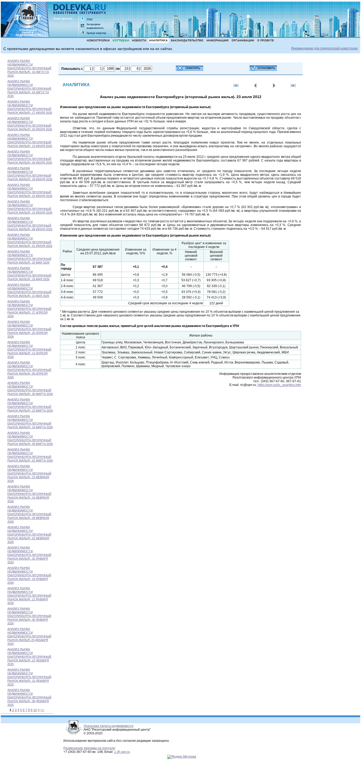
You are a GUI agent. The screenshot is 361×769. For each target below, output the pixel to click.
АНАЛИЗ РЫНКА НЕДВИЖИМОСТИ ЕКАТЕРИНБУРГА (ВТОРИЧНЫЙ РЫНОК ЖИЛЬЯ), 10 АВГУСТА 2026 (29, 68)
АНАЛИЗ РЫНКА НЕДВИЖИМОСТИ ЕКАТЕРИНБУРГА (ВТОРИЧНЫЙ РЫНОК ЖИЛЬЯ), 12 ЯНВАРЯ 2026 (29, 596)
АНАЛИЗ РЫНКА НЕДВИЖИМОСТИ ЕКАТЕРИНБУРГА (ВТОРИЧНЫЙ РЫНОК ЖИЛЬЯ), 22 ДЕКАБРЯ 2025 (29, 657)
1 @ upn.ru (122, 752)
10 (35, 710)
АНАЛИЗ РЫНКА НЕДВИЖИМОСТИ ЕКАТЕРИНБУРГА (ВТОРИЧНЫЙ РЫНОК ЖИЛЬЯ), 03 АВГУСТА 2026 (29, 89)
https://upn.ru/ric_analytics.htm (279, 385)
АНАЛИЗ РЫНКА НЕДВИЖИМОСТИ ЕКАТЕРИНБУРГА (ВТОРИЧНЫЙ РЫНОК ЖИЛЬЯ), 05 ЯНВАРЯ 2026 (29, 616)
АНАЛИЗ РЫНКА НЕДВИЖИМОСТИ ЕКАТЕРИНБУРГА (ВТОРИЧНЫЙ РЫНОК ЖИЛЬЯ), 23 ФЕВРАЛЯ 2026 (29, 473)
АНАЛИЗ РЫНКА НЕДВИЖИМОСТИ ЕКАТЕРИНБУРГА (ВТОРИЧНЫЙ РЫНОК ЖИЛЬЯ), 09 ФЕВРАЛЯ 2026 (29, 514)
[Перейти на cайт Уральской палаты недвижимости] (82, 19)
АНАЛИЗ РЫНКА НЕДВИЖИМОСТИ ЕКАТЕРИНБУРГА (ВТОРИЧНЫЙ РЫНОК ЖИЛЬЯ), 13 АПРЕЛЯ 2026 (29, 349)
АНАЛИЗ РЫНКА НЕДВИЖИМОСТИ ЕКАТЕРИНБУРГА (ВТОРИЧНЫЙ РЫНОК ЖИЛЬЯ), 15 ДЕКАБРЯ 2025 (29, 677)
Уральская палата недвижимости (108, 726)
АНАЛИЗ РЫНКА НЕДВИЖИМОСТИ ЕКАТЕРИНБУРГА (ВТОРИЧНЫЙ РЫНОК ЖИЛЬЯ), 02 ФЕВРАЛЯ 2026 (29, 535)
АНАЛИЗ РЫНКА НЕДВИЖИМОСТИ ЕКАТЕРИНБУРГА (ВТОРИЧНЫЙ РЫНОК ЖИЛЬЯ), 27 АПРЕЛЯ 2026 (29, 309)
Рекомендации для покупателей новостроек (324, 48)
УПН (89, 19)
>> (42, 710)
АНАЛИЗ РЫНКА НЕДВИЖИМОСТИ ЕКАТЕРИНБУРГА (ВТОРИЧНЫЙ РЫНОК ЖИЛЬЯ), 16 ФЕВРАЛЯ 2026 (29, 494)
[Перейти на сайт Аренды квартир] (82, 33)
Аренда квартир (96, 32)
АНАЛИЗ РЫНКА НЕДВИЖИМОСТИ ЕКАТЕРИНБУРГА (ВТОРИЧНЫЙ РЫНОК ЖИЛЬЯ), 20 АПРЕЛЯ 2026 (29, 329)
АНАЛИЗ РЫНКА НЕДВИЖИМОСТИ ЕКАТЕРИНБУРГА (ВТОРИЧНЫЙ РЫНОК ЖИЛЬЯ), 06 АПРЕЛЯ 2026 (29, 370)
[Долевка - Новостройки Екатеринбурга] (79, 9)
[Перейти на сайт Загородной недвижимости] (82, 26)
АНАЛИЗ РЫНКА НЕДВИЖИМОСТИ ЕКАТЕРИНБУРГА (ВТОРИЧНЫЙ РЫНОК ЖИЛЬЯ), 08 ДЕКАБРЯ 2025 (29, 697)
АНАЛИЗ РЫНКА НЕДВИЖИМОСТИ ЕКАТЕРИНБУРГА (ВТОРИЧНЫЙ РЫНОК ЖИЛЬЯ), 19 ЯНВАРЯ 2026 (29, 575)
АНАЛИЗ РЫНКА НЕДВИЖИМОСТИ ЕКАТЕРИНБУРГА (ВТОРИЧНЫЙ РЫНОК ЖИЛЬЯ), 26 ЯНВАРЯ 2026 (29, 555)
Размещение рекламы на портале (89, 748)
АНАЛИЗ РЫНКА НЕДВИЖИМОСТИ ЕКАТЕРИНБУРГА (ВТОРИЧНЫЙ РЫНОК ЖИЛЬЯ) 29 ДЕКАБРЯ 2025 (29, 636)
